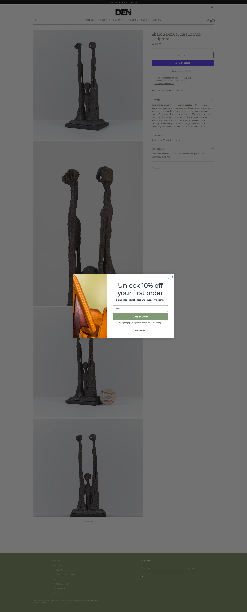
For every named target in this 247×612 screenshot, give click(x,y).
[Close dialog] (170, 277)
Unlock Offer (140, 317)
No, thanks (140, 330)
